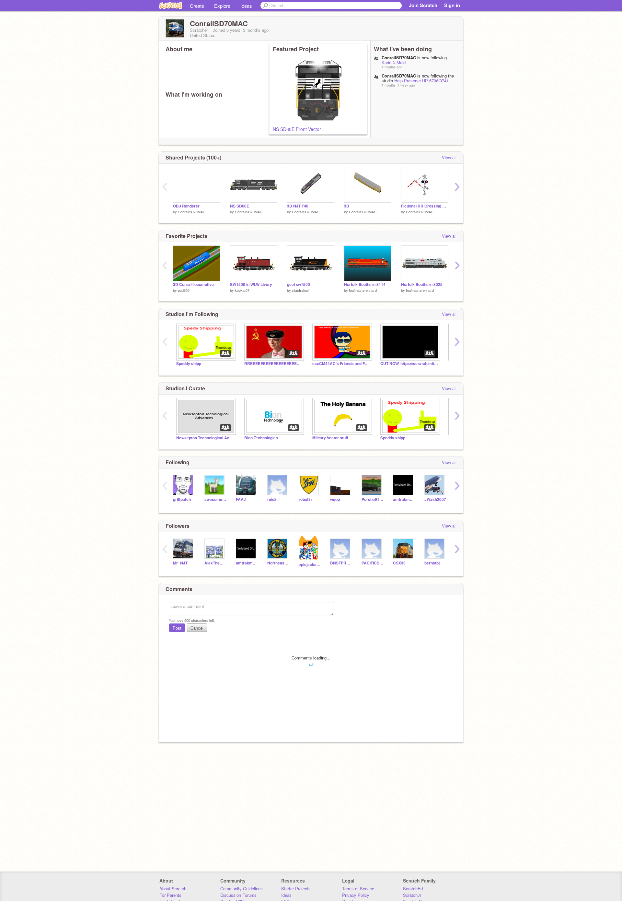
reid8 (272, 499)
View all (449, 157)
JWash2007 (435, 499)
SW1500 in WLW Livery (251, 284)
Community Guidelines (241, 888)
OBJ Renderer (186, 206)
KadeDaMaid (394, 62)
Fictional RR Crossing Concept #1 (424, 206)
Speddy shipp (188, 363)
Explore (222, 5)
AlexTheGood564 (215, 563)
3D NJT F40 (297, 206)
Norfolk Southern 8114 (365, 284)
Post (177, 628)
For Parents (170, 895)
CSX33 (399, 563)
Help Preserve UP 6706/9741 (421, 80)
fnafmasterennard (363, 290)
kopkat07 (242, 290)
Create (197, 5)
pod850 (184, 290)
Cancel (196, 628)
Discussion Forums (238, 895)
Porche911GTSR (372, 499)
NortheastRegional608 (278, 563)
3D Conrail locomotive (193, 284)
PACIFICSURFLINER (372, 563)
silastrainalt (300, 290)
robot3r (305, 499)
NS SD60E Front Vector (297, 129)
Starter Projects (296, 888)
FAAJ (241, 499)
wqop (335, 499)
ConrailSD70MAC (191, 211)
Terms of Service (358, 888)
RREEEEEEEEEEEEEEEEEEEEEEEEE (273, 363)
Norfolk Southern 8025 (422, 284)
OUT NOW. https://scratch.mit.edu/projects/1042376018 (409, 363)
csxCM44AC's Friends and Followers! (341, 363)
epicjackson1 (309, 564)
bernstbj (432, 563)
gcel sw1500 (298, 284)
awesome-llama (215, 499)
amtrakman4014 (404, 499)
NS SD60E (239, 206)
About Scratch (172, 888)
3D (346, 206)
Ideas (246, 5)
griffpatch (182, 499)
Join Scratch (423, 5)
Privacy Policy (355, 895)
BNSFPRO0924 (341, 563)
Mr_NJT (180, 563)
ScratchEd (413, 888)
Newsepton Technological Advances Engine (205, 438)
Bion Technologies (261, 438)
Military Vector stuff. (330, 438)
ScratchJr (412, 895)
